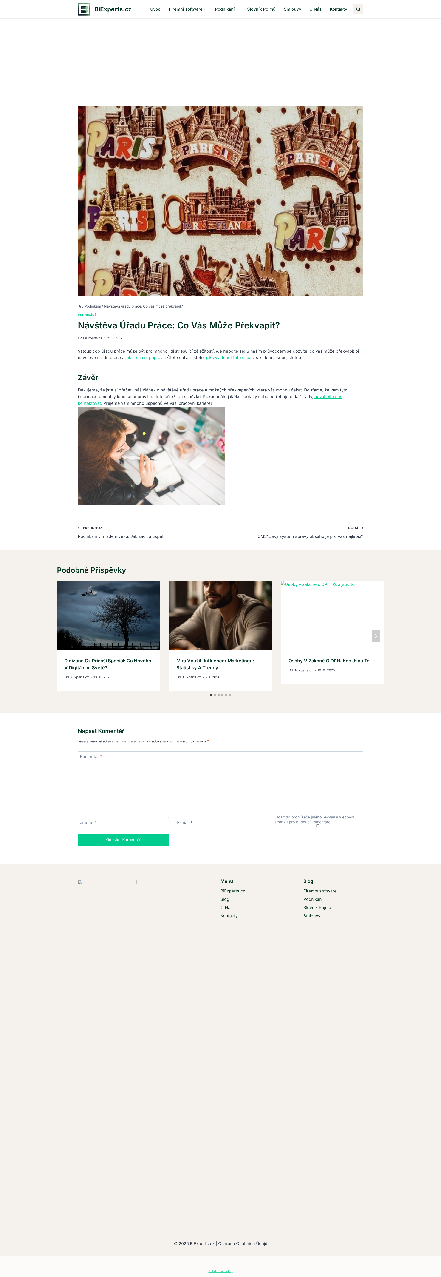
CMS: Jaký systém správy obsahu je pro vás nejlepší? (310, 532)
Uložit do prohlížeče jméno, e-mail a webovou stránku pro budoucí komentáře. (315, 819)
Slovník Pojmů (261, 9)
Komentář (91, 756)
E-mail (184, 822)
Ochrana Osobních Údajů (242, 1243)
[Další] (376, 636)
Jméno (88, 822)
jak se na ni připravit (145, 357)
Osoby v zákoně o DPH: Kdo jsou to (329, 661)
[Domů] (79, 306)
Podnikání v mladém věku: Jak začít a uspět (121, 532)
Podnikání (87, 315)
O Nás (315, 9)
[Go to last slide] (65, 636)
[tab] (211, 695)
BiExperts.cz (92, 338)
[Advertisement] (220, 53)
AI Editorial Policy (221, 1271)
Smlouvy (292, 9)
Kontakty (338, 9)
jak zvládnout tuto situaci (230, 357)
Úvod (155, 9)
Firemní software (320, 891)
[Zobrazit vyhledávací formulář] (358, 9)
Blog (224, 899)
